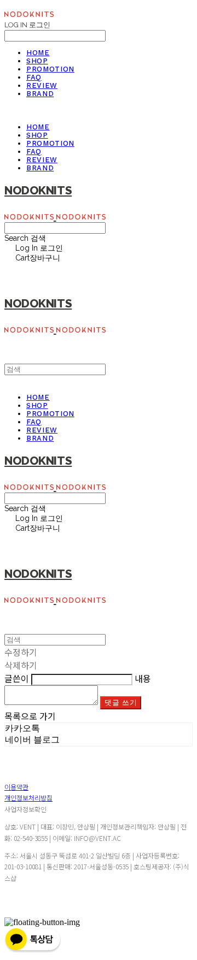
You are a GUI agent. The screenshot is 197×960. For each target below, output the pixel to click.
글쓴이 (16, 678)
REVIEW (41, 85)
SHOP (37, 61)
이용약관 (16, 786)
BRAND (40, 94)
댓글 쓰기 (121, 702)
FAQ (34, 77)
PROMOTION (50, 69)
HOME (38, 53)
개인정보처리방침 (28, 797)
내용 (143, 678)
